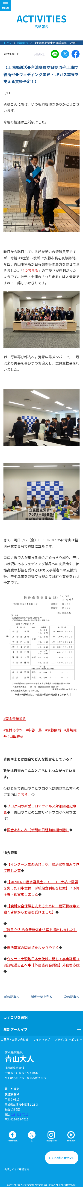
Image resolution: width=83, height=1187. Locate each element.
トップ (7, 43)
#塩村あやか (13, 729)
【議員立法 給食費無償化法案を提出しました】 (40, 929)
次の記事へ (71, 996)
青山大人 (19, 1056)
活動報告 (22, 43)
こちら (22, 794)
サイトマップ (41, 1039)
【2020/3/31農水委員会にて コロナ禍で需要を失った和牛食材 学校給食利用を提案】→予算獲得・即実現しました (41, 888)
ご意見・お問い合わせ (14, 1039)
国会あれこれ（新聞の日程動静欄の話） (38, 829)
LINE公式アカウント (61, 1158)
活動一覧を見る (41, 996)
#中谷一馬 (34, 729)
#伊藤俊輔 (53, 729)
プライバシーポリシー (68, 1039)
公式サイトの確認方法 (17, 1169)
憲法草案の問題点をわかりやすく (33, 947)
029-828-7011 (20, 1114)
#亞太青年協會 (14, 718)
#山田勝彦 (15, 736)
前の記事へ (11, 996)
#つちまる (30, 270)
